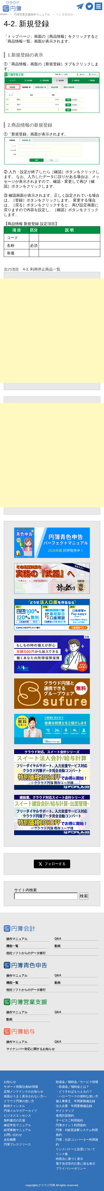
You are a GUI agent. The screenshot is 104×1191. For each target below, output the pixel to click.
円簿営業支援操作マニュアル (32, 14)
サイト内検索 (25, 890)
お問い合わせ (13, 1135)
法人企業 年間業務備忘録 (74, 1106)
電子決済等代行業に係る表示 (75, 1163)
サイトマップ (65, 1111)
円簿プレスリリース (17, 1144)
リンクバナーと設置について (75, 1149)
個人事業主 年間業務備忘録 (75, 1101)
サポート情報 (13, 1086)
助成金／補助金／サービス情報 (77, 1082)
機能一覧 (12, 946)
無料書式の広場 (14, 1120)
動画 (58, 946)
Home (3, 14)
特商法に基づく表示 (69, 1159)
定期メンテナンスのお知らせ (23, 1091)
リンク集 (62, 1154)
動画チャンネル (14, 1106)
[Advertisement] (52, 330)
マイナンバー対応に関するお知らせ (30, 1049)
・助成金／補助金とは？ (72, 1086)
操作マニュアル (17, 939)
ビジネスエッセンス (17, 1115)
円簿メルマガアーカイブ (20, 1111)
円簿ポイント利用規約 (71, 1125)
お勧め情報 (30, 1086)
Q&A (58, 938)
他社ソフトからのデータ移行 (26, 953)
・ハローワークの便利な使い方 (77, 1096)
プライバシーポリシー (71, 1168)
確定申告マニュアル (17, 1125)
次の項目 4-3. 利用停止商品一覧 (32, 269)
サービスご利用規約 (69, 1120)
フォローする (55, 864)
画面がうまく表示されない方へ (25, 1096)
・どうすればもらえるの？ (74, 1091)
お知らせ (10, 1082)
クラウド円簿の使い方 (19, 1101)
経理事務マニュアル (17, 1130)
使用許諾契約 (65, 1115)
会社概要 (10, 1139)
